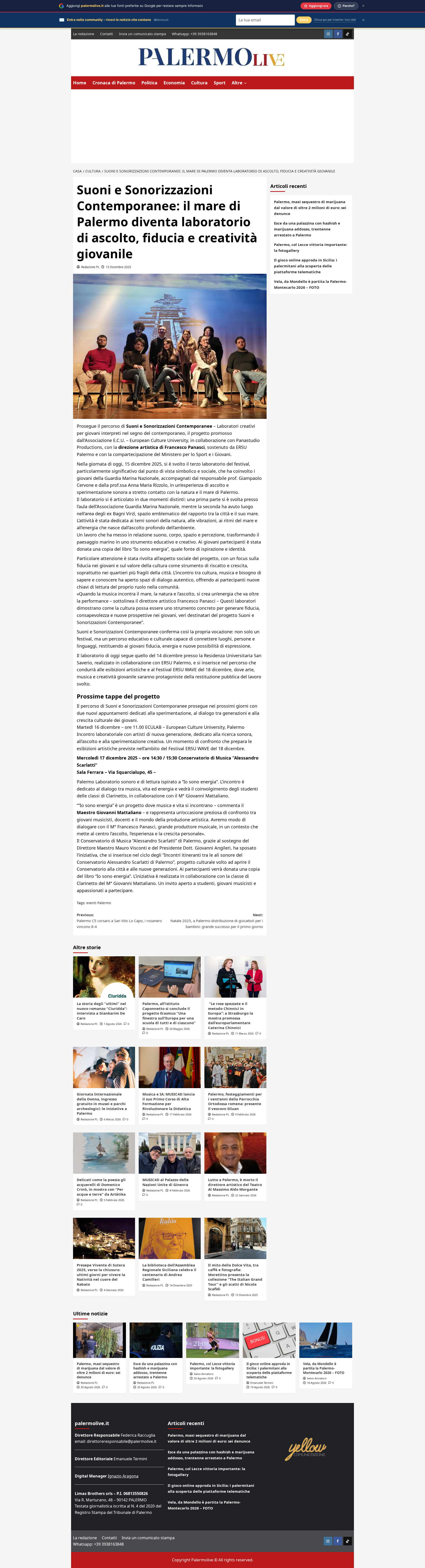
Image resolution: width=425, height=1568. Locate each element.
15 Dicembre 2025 (118, 267)
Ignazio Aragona (123, 1476)
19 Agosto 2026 (260, 1387)
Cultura (199, 83)
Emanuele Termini (261, 1383)
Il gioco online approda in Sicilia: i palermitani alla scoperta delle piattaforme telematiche (305, 266)
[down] (245, 83)
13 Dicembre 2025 (246, 1295)
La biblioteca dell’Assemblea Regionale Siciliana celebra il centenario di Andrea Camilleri (169, 1272)
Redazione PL (90, 267)
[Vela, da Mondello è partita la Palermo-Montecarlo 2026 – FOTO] (325, 1340)
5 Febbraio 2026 (114, 1200)
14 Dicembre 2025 (180, 1285)
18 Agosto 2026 (316, 1383)
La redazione (83, 33)
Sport (220, 83)
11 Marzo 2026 (244, 1033)
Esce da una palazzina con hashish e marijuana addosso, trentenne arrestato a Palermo (307, 229)
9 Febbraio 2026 (245, 1114)
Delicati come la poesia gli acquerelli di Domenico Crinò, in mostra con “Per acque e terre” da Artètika (101, 1187)
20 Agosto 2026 (90, 1387)
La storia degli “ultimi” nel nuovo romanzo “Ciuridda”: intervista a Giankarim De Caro (102, 1010)
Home (79, 83)
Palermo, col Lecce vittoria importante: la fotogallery (310, 247)
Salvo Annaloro (203, 1374)
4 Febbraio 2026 (179, 1190)
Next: (216, 920)
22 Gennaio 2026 (245, 1195)
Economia (174, 83)
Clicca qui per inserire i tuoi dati (335, 19)
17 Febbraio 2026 (180, 1114)
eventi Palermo (98, 902)
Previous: (119, 920)
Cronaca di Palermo (113, 83)
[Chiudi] (363, 5)
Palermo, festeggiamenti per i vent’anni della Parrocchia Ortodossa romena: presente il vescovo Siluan (235, 1101)
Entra (304, 20)
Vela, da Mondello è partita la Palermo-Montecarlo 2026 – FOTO (310, 284)
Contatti (106, 33)
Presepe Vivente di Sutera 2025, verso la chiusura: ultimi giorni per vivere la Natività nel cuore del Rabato (101, 1275)
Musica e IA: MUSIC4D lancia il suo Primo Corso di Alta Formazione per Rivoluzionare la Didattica (168, 1101)
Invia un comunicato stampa (142, 33)
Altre (237, 83)
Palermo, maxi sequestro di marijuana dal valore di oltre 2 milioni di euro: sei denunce (310, 207)
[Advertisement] (212, 126)
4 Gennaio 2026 (113, 1290)
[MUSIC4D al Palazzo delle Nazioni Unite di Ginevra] (170, 1153)
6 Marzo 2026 (112, 1119)
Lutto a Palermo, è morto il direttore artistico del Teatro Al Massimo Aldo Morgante (235, 1184)
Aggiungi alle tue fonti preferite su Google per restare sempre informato (134, 6)
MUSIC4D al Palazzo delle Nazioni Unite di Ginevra (165, 1182)
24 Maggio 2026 (179, 1029)
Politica (149, 83)
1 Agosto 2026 (113, 1024)
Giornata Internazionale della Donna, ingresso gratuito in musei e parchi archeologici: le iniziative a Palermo (102, 1104)
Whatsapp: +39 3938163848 (194, 33)
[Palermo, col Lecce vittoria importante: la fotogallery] (212, 1340)
